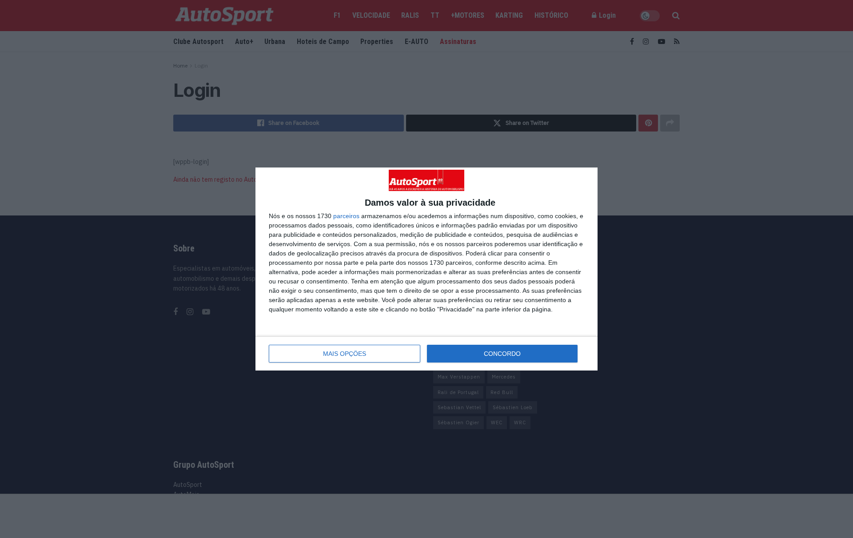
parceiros (346, 216)
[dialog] (426, 269)
